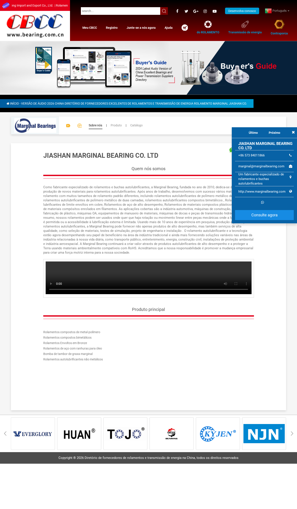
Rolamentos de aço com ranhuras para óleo (72, 348)
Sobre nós (95, 125)
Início (14, 103)
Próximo (274, 132)
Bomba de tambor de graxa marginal (68, 354)
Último (253, 132)
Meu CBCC (89, 27)
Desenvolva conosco (242, 11)
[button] (292, 433)
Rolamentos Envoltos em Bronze (65, 343)
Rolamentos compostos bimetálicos (67, 337)
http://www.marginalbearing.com (261, 191)
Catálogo (136, 125)
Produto (116, 125)
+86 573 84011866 (251, 155)
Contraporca (279, 33)
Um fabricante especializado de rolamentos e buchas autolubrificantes (261, 179)
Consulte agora (264, 215)
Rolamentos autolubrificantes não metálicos (73, 359)
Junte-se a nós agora (141, 27)
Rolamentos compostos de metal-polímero (71, 332)
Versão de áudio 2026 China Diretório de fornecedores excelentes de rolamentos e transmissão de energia (107, 103)
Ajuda (169, 27)
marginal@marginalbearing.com (261, 166)
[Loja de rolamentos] (184, 27)
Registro (112, 27)
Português (279, 10)
